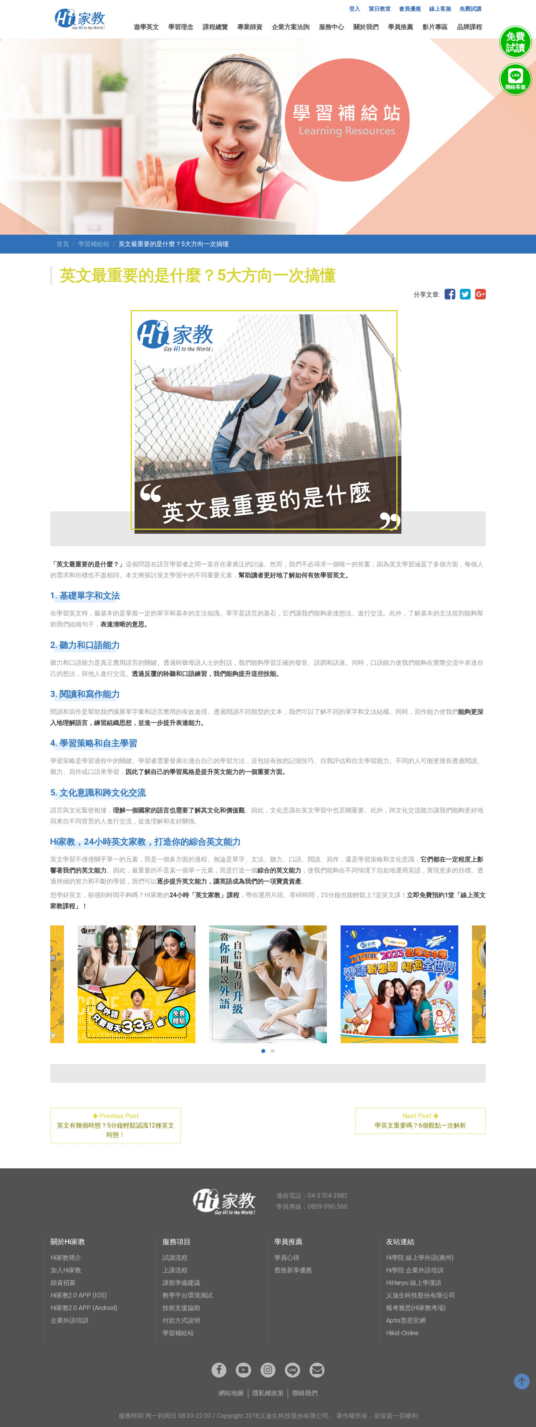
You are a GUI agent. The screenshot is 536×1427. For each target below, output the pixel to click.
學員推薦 (400, 27)
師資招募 (63, 1282)
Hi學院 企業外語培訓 (414, 1270)
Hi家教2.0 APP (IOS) (79, 1295)
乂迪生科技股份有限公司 (420, 1295)
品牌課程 (469, 27)
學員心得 (286, 1257)
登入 (354, 8)
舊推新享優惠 (293, 1270)
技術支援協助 (181, 1308)
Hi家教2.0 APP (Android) (84, 1308)
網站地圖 (231, 1393)
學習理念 (180, 27)
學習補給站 (93, 244)
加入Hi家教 (66, 1270)
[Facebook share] (450, 294)
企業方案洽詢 (291, 27)
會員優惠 (410, 8)
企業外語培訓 (69, 1320)
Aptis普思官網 (406, 1320)
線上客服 (440, 8)
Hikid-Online (402, 1333)
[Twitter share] (465, 294)
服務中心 (331, 27)
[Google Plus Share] (480, 294)
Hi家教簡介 (66, 1257)
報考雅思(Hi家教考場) (416, 1308)
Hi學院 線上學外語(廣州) (420, 1257)
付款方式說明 (181, 1320)
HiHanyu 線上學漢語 (413, 1282)
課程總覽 (215, 27)
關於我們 (366, 27)
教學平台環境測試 (187, 1295)
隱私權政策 (268, 1393)
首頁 (63, 244)
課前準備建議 (181, 1282)
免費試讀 (470, 8)
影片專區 (435, 27)
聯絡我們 (304, 1393)
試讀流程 (175, 1257)
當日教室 (380, 8)
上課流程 (175, 1270)
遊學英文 (146, 27)
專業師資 (250, 27)
